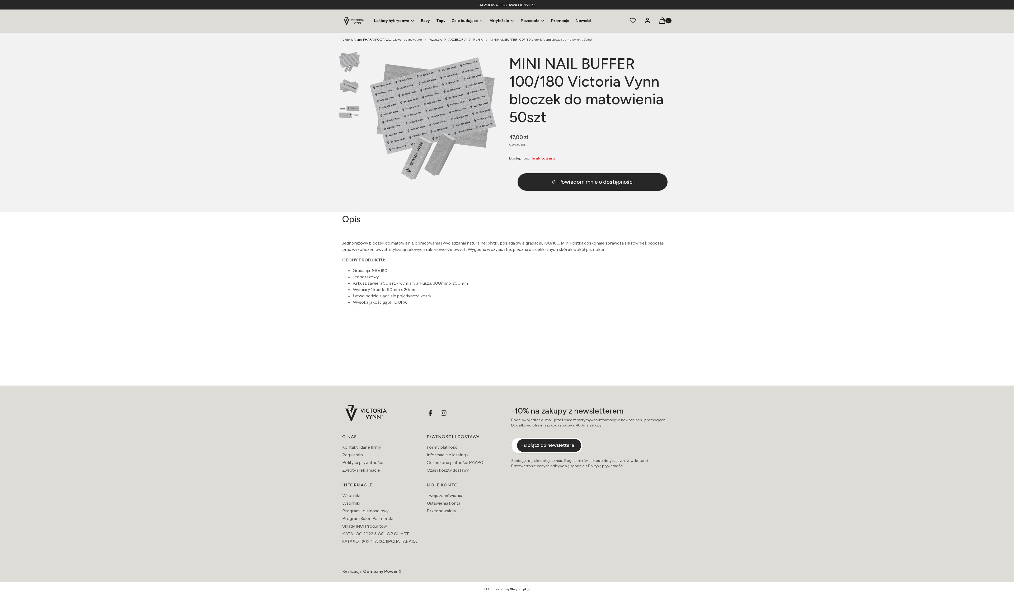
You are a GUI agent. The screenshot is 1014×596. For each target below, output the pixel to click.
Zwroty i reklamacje (361, 470)
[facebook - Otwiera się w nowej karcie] (431, 413)
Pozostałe (435, 39)
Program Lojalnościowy (365, 510)
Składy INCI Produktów (364, 526)
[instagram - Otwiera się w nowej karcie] (443, 413)
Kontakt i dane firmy (361, 447)
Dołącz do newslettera (549, 445)
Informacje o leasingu (447, 454)
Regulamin (352, 454)
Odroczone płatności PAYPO (455, 462)
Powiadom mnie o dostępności (596, 182)
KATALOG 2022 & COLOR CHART (375, 533)
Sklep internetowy (505, 589)
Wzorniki (351, 495)
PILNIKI (478, 39)
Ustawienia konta (443, 503)
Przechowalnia (441, 510)
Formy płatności (442, 447)
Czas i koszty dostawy (448, 470)
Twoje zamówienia (444, 495)
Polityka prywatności (362, 462)
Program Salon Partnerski (367, 518)
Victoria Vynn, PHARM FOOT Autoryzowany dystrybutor (382, 39)
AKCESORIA (457, 39)
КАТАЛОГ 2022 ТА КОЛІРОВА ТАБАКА (379, 541)
